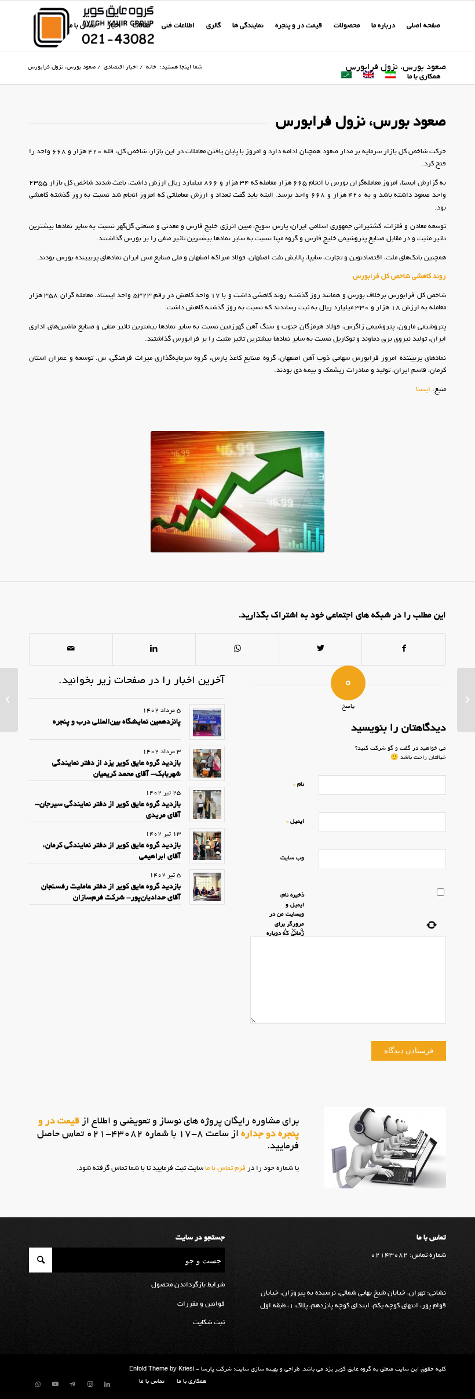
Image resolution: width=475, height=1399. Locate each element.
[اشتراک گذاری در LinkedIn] (154, 649)
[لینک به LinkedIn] (107, 1384)
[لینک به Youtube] (55, 1384)
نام (298, 784)
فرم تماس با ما (224, 1168)
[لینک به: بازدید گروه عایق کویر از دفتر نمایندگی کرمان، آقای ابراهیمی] (207, 846)
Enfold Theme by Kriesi (161, 1370)
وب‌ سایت (292, 858)
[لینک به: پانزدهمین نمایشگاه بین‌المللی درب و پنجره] (207, 722)
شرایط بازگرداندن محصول (188, 1285)
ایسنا (423, 389)
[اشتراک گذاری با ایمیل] (71, 649)
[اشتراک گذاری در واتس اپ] (237, 649)
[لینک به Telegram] (72, 1384)
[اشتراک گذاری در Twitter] (320, 649)
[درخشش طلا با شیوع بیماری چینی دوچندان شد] (466, 700)
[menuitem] (423, 26)
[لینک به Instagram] (89, 1384)
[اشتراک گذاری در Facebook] (403, 649)
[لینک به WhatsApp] (37, 1384)
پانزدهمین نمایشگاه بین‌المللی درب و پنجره (117, 722)
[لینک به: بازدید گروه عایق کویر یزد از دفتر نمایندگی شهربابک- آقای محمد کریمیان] (207, 763)
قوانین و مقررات (201, 1304)
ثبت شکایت (209, 1322)
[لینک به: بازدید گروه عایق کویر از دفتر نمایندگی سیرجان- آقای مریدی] (207, 804)
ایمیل (295, 821)
